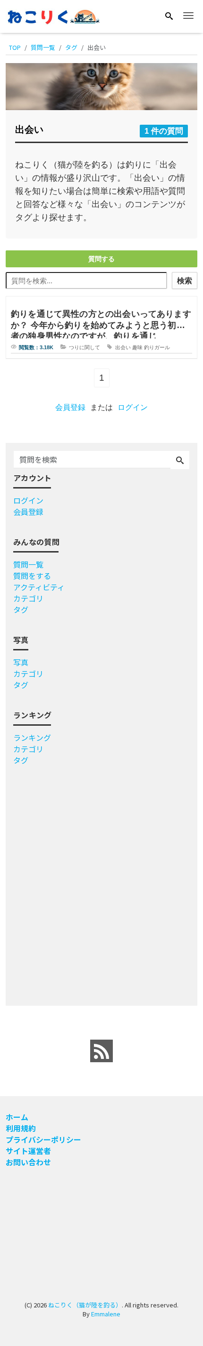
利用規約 (21, 1128)
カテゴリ (28, 598)
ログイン (133, 407)
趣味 (137, 347)
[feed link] (101, 1051)
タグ (20, 609)
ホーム (17, 1116)
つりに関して (84, 347)
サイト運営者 (28, 1150)
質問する (101, 259)
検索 (184, 281)
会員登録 (70, 407)
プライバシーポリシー (43, 1139)
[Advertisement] (101, 882)
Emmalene (105, 1313)
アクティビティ (39, 587)
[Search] (169, 16)
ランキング (32, 737)
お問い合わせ (28, 1162)
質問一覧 (28, 564)
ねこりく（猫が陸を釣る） (85, 1304)
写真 (20, 662)
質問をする (32, 575)
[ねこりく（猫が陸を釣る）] (53, 15)
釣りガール (157, 347)
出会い (123, 347)
